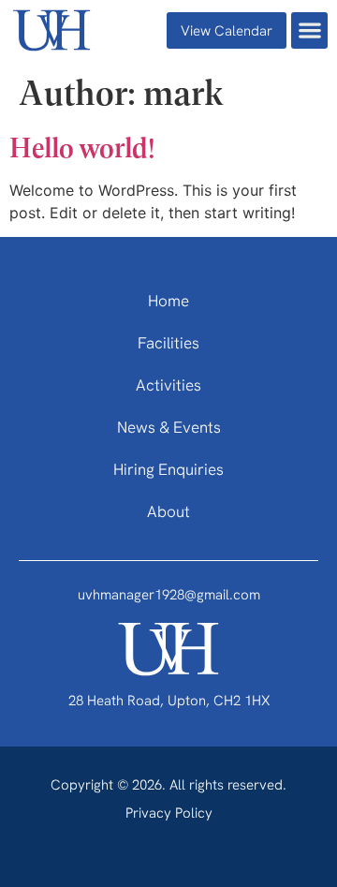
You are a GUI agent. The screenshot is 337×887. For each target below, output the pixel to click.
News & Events (169, 428)
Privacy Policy (168, 814)
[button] (309, 30)
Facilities (168, 344)
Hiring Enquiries (168, 471)
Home (168, 302)
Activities (168, 386)
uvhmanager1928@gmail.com (169, 596)
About (168, 513)
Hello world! (82, 146)
